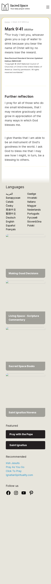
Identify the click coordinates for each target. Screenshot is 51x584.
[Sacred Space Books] (25, 348)
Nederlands (34, 209)
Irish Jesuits (13, 463)
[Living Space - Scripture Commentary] (25, 302)
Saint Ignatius (18, 445)
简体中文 (11, 209)
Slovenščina (34, 221)
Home (7, 22)
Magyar (31, 205)
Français (11, 229)
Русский (32, 217)
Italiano (31, 201)
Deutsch (11, 217)
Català (9, 201)
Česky (9, 205)
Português (33, 213)
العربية (9, 193)
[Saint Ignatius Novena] (25, 394)
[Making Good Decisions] (25, 255)
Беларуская (13, 197)
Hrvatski (32, 197)
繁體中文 (11, 213)
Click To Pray (14, 471)
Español (10, 225)
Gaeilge (31, 193)
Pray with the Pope (21, 434)
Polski (30, 225)
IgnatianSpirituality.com (19, 474)
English (10, 221)
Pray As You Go (15, 467)
